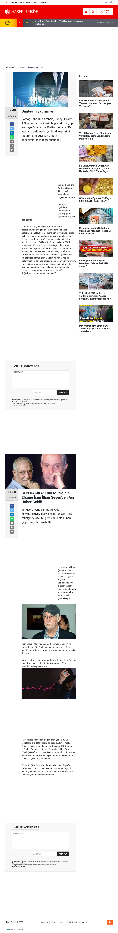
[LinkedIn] (12, 133)
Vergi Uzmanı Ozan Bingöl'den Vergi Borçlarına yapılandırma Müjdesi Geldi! (59, 22)
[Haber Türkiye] (21, 11)
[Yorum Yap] (12, 150)
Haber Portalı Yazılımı (17, 929)
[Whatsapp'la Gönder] (12, 137)
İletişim (61, 922)
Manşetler (14, 2)
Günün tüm (105, 22)
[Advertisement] (59, 46)
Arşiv (35, 2)
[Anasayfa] (6, 2)
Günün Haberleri (25, 2)
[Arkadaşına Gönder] (12, 141)
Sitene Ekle (43, 2)
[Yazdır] (12, 146)
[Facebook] (12, 124)
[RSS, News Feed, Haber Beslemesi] (110, 922)
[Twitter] (12, 128)
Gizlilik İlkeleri (72, 922)
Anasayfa (44, 922)
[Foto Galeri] (111, 2)
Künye (53, 922)
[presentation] (14, 22)
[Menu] (86, 12)
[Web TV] (106, 2)
